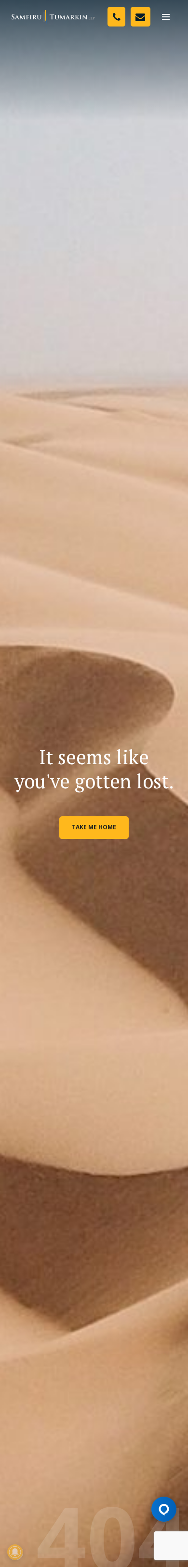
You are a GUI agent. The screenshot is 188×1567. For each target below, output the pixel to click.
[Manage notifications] (15, 1552)
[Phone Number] (116, 17)
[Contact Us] (140, 17)
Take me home (94, 827)
